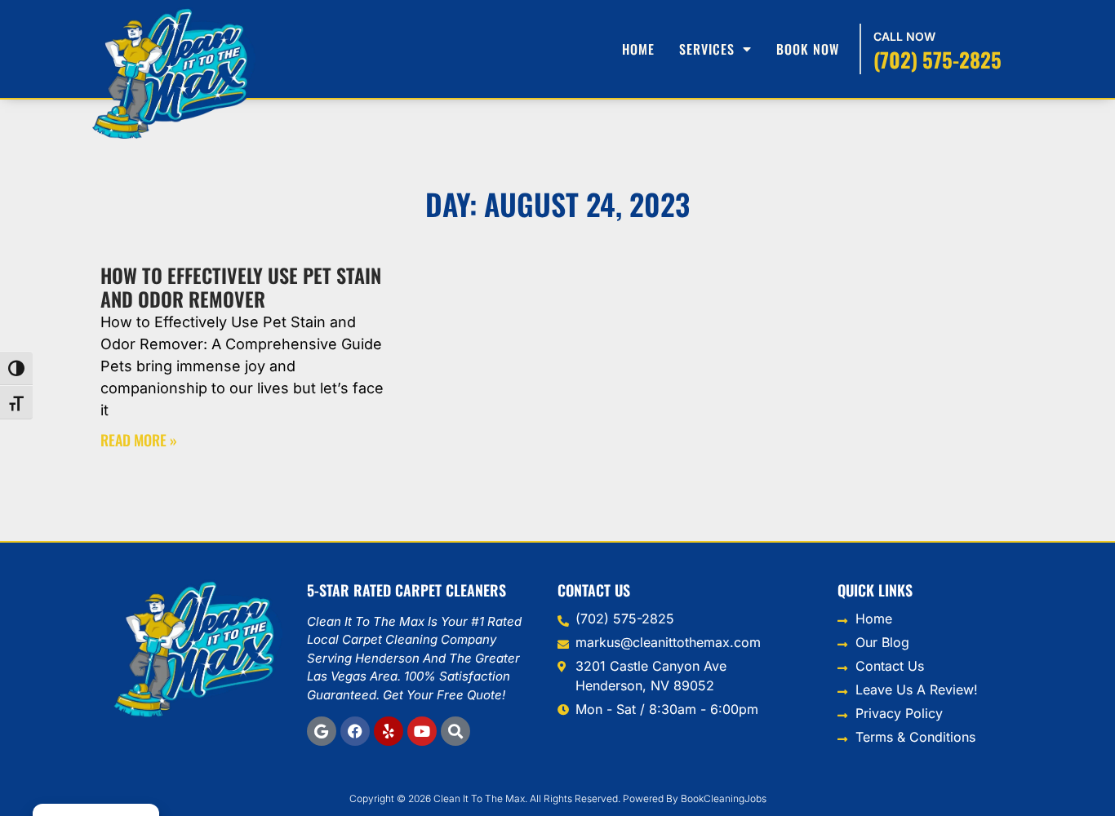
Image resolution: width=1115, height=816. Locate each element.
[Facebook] (355, 731)
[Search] (455, 731)
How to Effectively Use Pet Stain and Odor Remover (240, 286)
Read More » (138, 439)
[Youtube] (422, 731)
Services (707, 49)
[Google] (321, 731)
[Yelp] (388, 731)
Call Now (904, 36)
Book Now (807, 49)
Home (638, 49)
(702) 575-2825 (937, 59)
